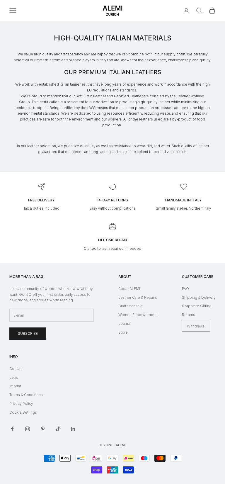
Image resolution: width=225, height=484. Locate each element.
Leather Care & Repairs (137, 297)
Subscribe (28, 333)
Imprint (15, 386)
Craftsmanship (130, 306)
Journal (124, 323)
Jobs (13, 377)
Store (123, 332)
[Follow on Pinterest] (43, 429)
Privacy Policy (21, 403)
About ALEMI (129, 288)
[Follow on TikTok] (58, 429)
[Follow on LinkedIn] (73, 429)
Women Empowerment (138, 315)
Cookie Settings (23, 412)
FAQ (185, 288)
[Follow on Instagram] (27, 429)
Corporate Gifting (197, 306)
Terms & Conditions (26, 395)
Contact (16, 368)
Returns (188, 315)
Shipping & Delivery (199, 297)
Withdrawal (196, 326)
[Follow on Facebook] (12, 429)
